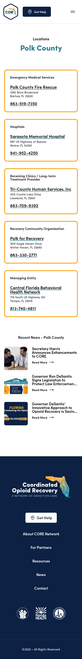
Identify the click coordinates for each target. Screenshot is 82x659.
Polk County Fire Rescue (33, 87)
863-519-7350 (23, 103)
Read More (39, 362)
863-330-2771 (23, 254)
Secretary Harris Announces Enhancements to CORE (54, 352)
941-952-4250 (24, 153)
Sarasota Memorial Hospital (37, 136)
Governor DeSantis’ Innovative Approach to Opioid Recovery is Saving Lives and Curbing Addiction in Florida (54, 407)
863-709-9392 (24, 205)
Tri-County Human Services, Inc (40, 189)
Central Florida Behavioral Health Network (35, 289)
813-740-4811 (23, 308)
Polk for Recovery (27, 238)
